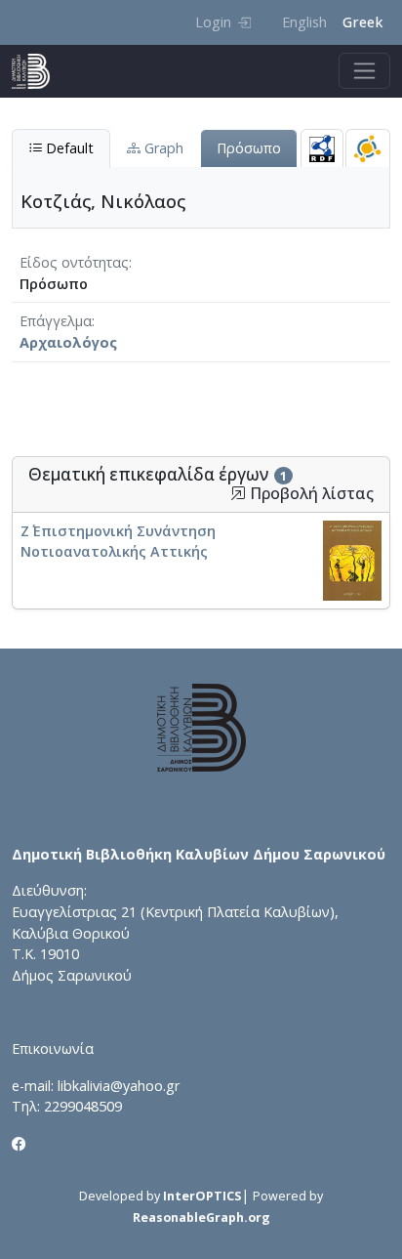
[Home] (38, 71)
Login (213, 22)
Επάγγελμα (56, 321)
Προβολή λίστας (310, 493)
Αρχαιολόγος (68, 342)
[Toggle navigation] (364, 71)
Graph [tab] (162, 148)
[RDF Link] (322, 148)
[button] (238, 493)
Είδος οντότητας (74, 262)
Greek (362, 22)
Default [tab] (68, 148)
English (304, 22)
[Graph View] (367, 148)
